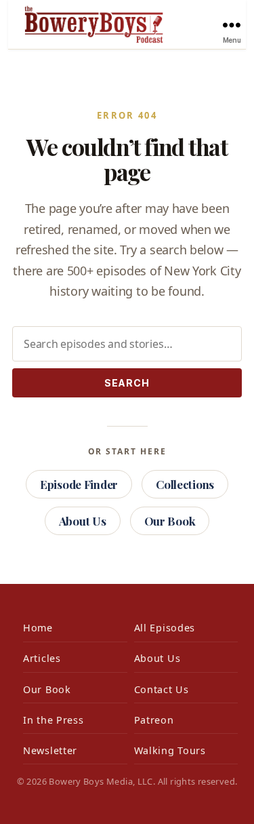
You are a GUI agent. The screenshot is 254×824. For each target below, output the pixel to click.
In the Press (53, 719)
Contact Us (161, 689)
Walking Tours (170, 750)
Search (126, 383)
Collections (185, 484)
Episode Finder (79, 484)
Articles (42, 658)
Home (38, 627)
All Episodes (165, 627)
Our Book (170, 520)
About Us (82, 520)
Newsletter (50, 750)
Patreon (154, 719)
